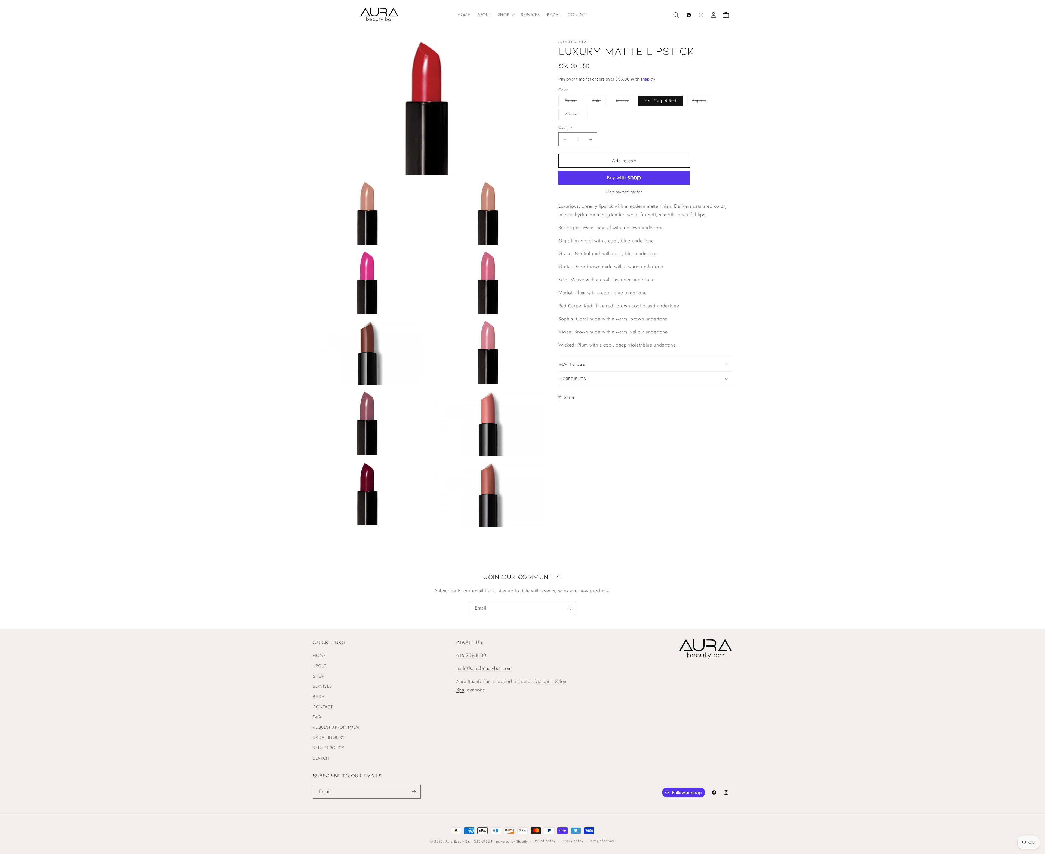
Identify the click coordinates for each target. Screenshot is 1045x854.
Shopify (522, 841)
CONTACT (323, 707)
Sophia (702, 101)
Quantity (565, 127)
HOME (319, 656)
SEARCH (321, 758)
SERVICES (322, 686)
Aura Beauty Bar (458, 841)
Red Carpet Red (660, 101)
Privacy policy (572, 840)
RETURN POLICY (328, 748)
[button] (506, 15)
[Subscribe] (569, 608)
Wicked (575, 115)
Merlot (625, 101)
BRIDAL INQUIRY (328, 737)
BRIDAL (320, 697)
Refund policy (544, 840)
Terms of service (602, 840)
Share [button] (569, 397)
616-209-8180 (471, 655)
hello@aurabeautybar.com (484, 668)
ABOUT (319, 666)
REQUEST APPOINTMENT (337, 727)
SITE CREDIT (483, 841)
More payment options (624, 191)
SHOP (318, 676)
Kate (599, 101)
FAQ (317, 717)
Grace (574, 101)
